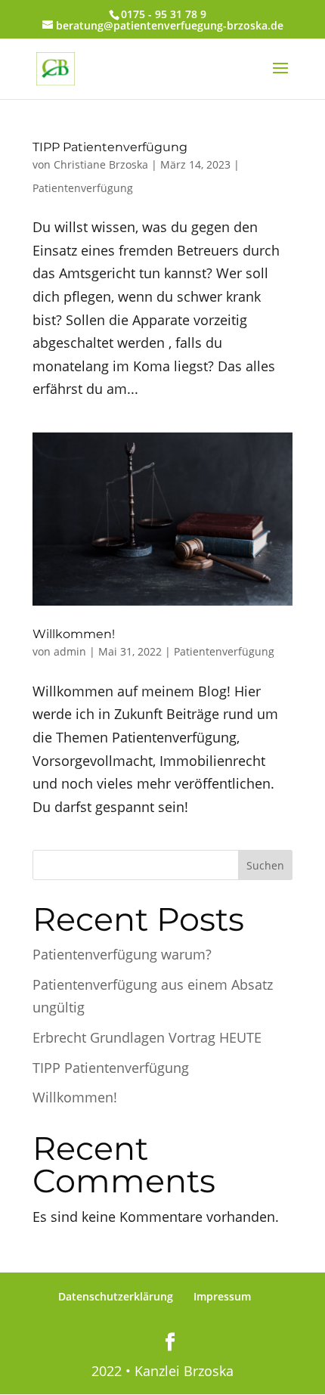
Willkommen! (73, 634)
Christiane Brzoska (101, 164)
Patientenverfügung (82, 188)
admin (70, 651)
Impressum (222, 1296)
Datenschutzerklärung (115, 1296)
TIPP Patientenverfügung (109, 147)
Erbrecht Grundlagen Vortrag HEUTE (147, 1037)
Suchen (265, 865)
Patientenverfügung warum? (122, 954)
